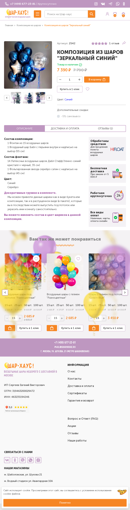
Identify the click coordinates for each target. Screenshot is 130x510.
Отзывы (73, 433)
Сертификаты (77, 393)
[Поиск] (91, 14)
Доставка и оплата (81, 386)
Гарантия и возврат (81, 400)
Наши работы (77, 440)
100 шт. (37, 305)
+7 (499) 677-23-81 (65, 342)
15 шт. (51, 305)
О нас (71, 371)
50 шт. (70, 305)
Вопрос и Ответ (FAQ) (83, 418)
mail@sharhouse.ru (65, 347)
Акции (72, 426)
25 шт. (60, 305)
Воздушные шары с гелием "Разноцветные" (63, 296)
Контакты (74, 378)
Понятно (65, 502)
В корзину (95, 79)
